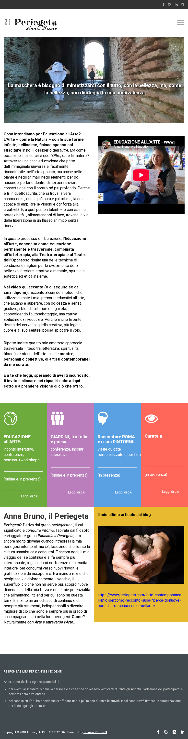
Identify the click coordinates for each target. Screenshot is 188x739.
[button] (11, 77)
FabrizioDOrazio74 (95, 732)
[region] (94, 77)
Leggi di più (29, 496)
